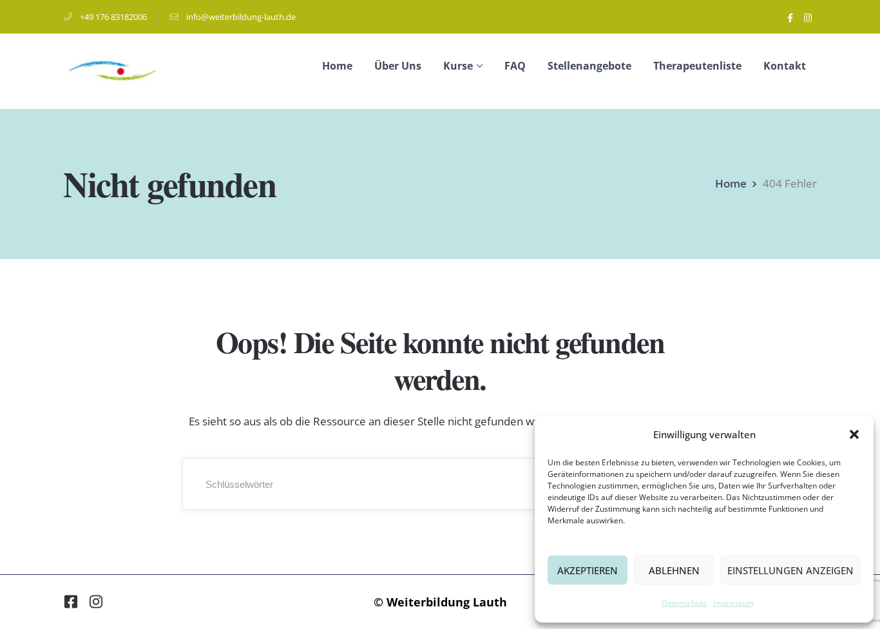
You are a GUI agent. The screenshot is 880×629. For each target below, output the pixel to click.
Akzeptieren (587, 570)
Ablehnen (674, 570)
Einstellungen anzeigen (790, 570)
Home (731, 183)
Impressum (733, 602)
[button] (854, 434)
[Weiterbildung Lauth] (113, 70)
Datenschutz (684, 602)
